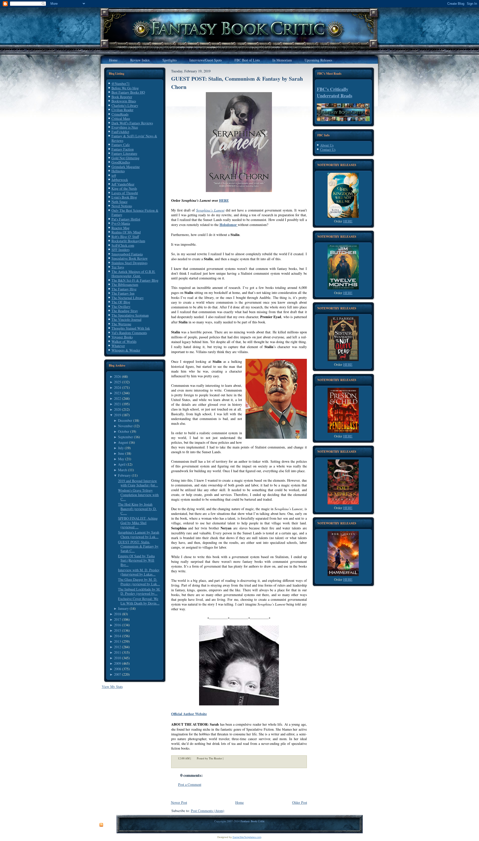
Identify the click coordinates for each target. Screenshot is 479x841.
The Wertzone (121, 324)
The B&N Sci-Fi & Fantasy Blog (135, 280)
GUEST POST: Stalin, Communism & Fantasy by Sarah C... (138, 546)
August (123, 442)
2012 (117, 646)
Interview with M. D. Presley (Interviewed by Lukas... (138, 572)
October (123, 431)
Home (239, 802)
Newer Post (179, 802)
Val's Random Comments (129, 332)
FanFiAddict (120, 131)
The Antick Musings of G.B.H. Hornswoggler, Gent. (133, 273)
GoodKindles (121, 162)
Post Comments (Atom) (207, 810)
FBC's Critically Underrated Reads (334, 92)
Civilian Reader (122, 109)
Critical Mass (121, 118)
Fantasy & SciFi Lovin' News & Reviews (134, 138)
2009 (117, 663)
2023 (117, 393)
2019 (117, 415)
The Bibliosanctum (125, 284)
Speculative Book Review (130, 258)
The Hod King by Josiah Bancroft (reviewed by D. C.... (137, 508)
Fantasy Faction (123, 149)
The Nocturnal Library (128, 297)
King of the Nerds (124, 188)
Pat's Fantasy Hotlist (126, 219)
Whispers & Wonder (126, 350)
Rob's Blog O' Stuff (125, 236)
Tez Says (118, 267)
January (123, 608)
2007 (117, 674)
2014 (117, 635)
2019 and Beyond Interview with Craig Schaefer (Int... (138, 483)
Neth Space (119, 201)
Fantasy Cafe (121, 144)
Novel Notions (122, 206)
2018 (117, 614)
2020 (117, 409)
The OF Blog (121, 302)
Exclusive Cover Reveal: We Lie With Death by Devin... (138, 601)
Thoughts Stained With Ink (131, 328)
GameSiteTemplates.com (247, 837)
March (122, 469)
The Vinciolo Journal (126, 319)
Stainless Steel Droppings (129, 262)
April (121, 464)
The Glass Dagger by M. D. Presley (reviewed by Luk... (139, 581)
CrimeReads (120, 114)
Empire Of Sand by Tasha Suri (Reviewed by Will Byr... (136, 560)
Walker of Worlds (124, 341)
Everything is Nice (125, 127)
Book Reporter (122, 96)
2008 (117, 668)
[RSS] (101, 825)
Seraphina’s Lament (210, 210)
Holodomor (229, 224)
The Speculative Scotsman (130, 315)
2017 (117, 619)
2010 (117, 657)
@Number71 (121, 83)
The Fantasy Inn (123, 293)
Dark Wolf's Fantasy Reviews (132, 123)
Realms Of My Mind (126, 232)
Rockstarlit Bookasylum (128, 240)
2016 (117, 625)
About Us (327, 145)
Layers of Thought (125, 193)
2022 (117, 398)
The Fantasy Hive (124, 289)
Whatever (118, 345)
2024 (117, 387)
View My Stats (112, 686)
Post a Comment (189, 784)
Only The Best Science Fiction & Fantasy (135, 212)
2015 (117, 630)
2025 (117, 382)
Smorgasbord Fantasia (127, 254)
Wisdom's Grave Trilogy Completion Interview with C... (138, 494)
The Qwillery (121, 306)
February (124, 475)
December (125, 420)
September (125, 436)
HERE (224, 200)
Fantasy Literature (124, 153)
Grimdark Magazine (126, 166)
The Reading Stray (125, 310)
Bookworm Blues (124, 101)
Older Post (299, 802)
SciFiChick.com (123, 245)
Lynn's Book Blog (124, 197)
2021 (117, 404)
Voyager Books (122, 337)
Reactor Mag (120, 227)
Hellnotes (118, 171)
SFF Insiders (120, 249)
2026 (117, 376)
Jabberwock (120, 179)
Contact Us (328, 149)
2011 (117, 652)
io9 (114, 175)
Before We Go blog (125, 88)
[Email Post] (226, 758)
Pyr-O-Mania (121, 223)
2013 (117, 641)
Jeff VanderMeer (123, 184)
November (125, 425)
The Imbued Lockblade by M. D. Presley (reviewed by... (139, 591)
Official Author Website (189, 713)
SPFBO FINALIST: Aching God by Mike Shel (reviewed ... (138, 522)
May (121, 458)
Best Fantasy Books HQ (128, 92)
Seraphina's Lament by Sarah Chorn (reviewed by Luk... (138, 534)
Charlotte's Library (125, 105)
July (121, 447)
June (121, 453)
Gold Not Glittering (125, 158)
